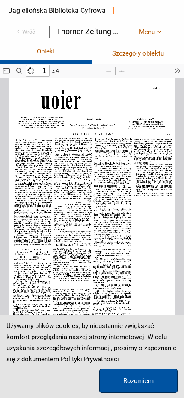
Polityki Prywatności (90, 359)
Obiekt (46, 51)
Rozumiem (138, 381)
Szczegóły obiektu (138, 53)
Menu (147, 32)
